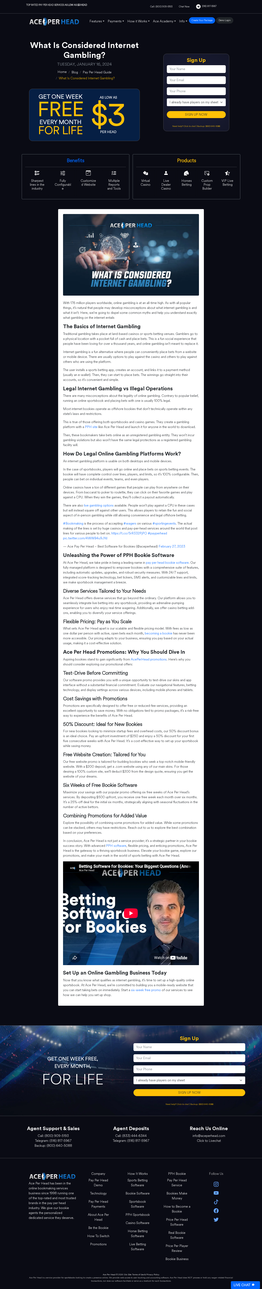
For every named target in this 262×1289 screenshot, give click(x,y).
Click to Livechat (209, 1140)
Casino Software (137, 1223)
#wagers (129, 523)
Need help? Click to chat (184, 126)
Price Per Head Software (177, 1222)
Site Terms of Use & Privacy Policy (143, 1274)
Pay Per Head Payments (98, 1204)
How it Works (137, 21)
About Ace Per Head (98, 1217)
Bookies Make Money (176, 1196)
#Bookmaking (73, 523)
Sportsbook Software (137, 1204)
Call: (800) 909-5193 (161, 6)
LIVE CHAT (242, 1285)
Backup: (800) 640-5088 (208, 126)
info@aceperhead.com (209, 1135)
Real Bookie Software (176, 1235)
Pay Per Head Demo (98, 1183)
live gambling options (99, 505)
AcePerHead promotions (149, 659)
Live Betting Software (137, 1246)
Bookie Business (177, 1259)
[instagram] (216, 1184)
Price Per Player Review (177, 1248)
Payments (115, 21)
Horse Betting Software (138, 1233)
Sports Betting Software (138, 1183)
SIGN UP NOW (196, 114)
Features (95, 21)
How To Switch (98, 1236)
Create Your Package (202, 20)
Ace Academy (163, 21)
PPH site (91, 427)
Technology (98, 1193)
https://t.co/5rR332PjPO (129, 533)
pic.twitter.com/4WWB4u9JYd (85, 538)
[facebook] (216, 1210)
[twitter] (216, 1219)
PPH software (116, 845)
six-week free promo (146, 990)
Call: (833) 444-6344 (131, 1135)
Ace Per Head (109, 1274)
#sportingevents (164, 523)
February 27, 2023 (172, 546)
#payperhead (157, 533)
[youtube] (216, 1192)
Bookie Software (137, 1193)
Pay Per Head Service (177, 1183)
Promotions (98, 1244)
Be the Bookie (98, 1227)
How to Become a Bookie (177, 1209)
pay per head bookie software (167, 562)
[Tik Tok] (216, 1201)
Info (182, 21)
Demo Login (225, 20)
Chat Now (184, 6)
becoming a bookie (158, 633)
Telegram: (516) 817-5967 (53, 1140)
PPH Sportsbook (137, 1214)
